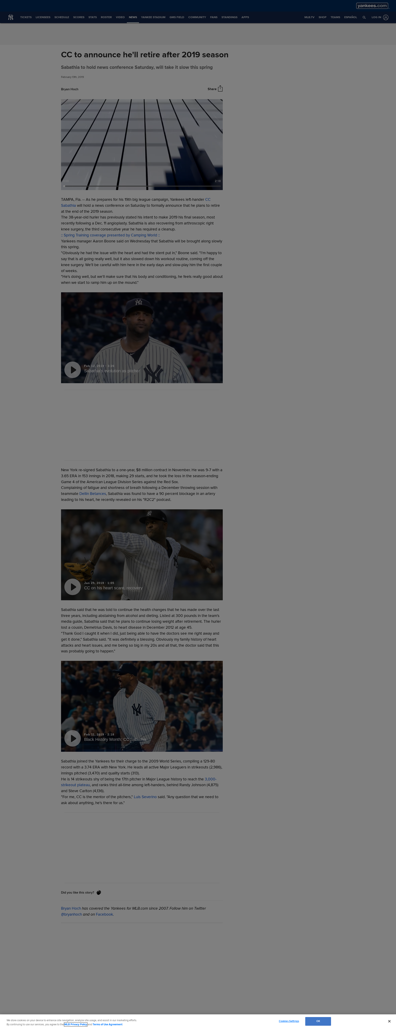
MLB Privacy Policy (75, 1024)
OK (318, 1021)
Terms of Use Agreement (107, 1024)
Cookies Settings (289, 1021)
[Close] (389, 1021)
